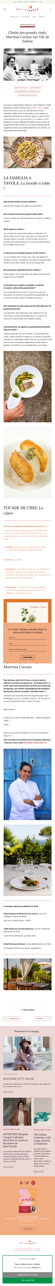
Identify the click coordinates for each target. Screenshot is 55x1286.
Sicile (34, 119)
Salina (17, 119)
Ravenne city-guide (18, 1078)
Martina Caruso (37, 108)
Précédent (14, 1018)
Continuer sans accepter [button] (28, 1259)
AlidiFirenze (27, 10)
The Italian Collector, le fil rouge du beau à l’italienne (42, 1139)
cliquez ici (36, 1267)
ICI (11, 736)
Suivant (39, 1018)
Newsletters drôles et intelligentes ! (27, 2)
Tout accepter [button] (27, 1280)
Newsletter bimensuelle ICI (35, 743)
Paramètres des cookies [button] (27, 1275)
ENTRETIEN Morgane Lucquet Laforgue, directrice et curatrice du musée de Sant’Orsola (15, 1140)
